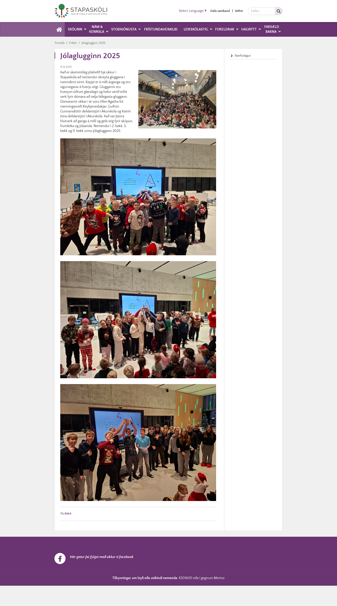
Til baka (65, 513)
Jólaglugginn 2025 (94, 43)
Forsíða (60, 43)
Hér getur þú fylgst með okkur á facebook (101, 557)
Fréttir (73, 43)
